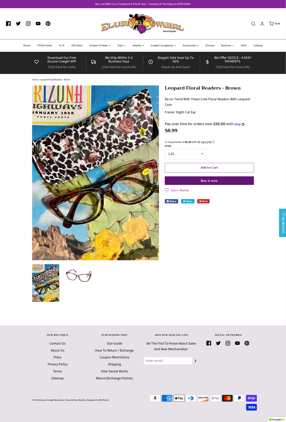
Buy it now (209, 181)
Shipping (114, 364)
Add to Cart (209, 167)
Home (26, 45)
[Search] (251, 23)
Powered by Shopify (75, 400)
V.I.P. (62, 45)
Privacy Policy (58, 364)
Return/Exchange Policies (114, 378)
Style (168, 146)
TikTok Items (44, 45)
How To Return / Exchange (114, 350)
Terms (57, 371)
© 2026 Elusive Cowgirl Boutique (48, 400)
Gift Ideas (76, 45)
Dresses (209, 45)
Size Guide (114, 343)
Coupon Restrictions (114, 357)
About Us (57, 350)
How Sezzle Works (114, 371)
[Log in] (260, 23)
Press (57, 357)
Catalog (258, 45)
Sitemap (57, 378)
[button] (209, 142)
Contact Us (57, 343)
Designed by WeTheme (98, 400)
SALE (244, 45)
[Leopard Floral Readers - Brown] (46, 283)
